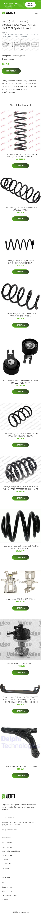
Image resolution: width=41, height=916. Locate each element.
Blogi (4, 883)
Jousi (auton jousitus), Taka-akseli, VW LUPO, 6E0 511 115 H (20, 208)
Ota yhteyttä (7, 887)
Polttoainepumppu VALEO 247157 (20, 663)
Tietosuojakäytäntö (9, 895)
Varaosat (15, 56)
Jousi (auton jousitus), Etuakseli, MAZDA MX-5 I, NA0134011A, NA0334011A (20, 155)
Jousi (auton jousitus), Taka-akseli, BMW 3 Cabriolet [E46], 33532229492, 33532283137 (20, 488)
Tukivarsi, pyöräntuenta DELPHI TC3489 (20, 766)
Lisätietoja (11, 71)
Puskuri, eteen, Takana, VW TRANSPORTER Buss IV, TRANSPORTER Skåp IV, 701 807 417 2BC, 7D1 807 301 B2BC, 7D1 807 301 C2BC (20, 699)
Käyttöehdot (7, 891)
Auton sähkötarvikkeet (11, 851)
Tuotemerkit (6, 864)
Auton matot (7, 847)
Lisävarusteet (7, 855)
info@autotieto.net (9, 830)
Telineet (5, 859)
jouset (22, 56)
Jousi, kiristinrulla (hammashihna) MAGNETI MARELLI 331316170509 (20, 381)
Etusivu (4, 32)
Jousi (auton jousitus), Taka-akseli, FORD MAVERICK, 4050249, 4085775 (20, 434)
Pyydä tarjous (30, 4)
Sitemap (5, 899)
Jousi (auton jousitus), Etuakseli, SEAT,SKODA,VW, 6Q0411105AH (20, 261)
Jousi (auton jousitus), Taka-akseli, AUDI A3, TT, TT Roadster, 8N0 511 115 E (20, 547)
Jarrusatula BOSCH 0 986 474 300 (20, 599)
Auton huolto (7, 843)
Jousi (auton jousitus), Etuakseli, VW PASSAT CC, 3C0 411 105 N (20, 315)
